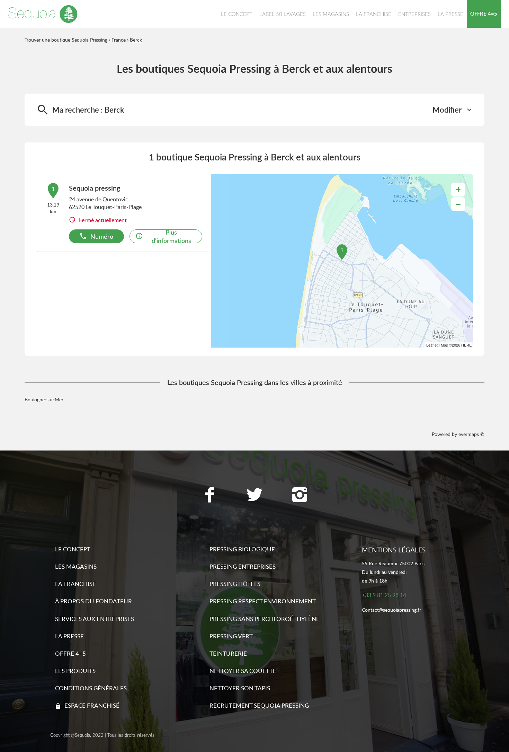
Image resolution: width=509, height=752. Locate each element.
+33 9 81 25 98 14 (384, 595)
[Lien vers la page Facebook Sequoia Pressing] (209, 495)
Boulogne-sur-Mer (44, 399)
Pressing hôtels (234, 584)
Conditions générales (91, 688)
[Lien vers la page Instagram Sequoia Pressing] (299, 495)
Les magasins (76, 566)
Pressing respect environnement (262, 601)
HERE (466, 345)
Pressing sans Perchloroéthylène (264, 619)
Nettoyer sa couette (242, 671)
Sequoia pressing (94, 188)
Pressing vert (231, 636)
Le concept (72, 549)
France (118, 39)
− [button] (458, 204)
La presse (69, 636)
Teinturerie (228, 653)
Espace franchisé (91, 705)
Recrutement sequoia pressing (259, 705)
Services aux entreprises (94, 619)
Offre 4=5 (70, 653)
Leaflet (432, 345)
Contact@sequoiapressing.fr (391, 610)
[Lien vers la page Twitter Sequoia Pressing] (254, 495)
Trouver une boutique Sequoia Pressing (66, 39)
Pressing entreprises (242, 566)
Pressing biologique (242, 549)
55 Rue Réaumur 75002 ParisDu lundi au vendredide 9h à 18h (393, 572)
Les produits (75, 671)
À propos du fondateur (93, 601)
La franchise (75, 584)
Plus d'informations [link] (171, 236)
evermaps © (471, 434)
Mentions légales (394, 549)
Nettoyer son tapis (239, 688)
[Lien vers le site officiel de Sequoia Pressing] (43, 14)
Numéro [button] (101, 236)
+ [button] (458, 189)
